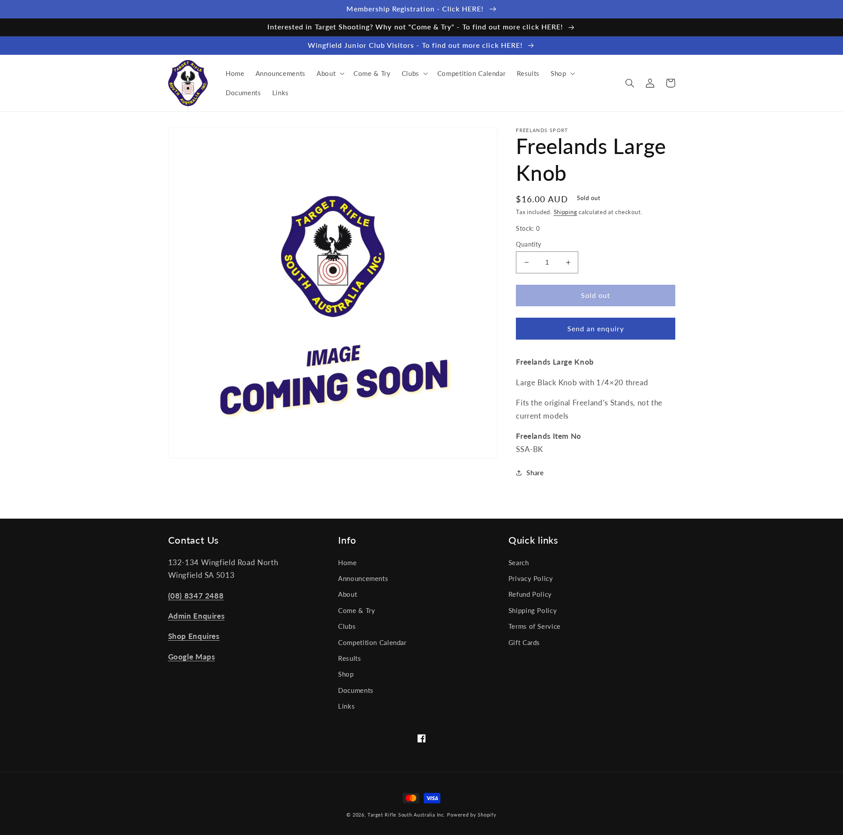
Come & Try (356, 610)
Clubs (347, 626)
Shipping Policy (532, 610)
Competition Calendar (372, 642)
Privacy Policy (530, 578)
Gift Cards (524, 642)
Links (346, 706)
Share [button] (535, 473)
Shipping (565, 212)
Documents (356, 690)
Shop (346, 674)
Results (349, 658)
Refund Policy (530, 594)
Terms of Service (534, 626)
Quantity (528, 244)
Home (347, 562)
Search (518, 562)
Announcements (363, 578)
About (347, 594)
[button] (329, 73)
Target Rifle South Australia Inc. (406, 814)
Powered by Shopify (471, 814)
